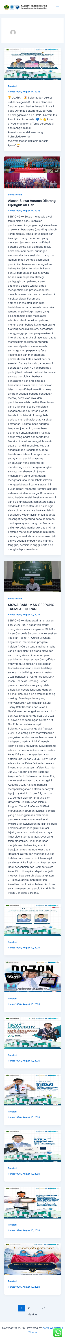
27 (43, 1308)
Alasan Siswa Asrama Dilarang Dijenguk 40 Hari (32, 203)
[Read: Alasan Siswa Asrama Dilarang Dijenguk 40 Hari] (32, 172)
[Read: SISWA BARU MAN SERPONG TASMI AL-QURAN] (32, 576)
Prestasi (12, 86)
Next (33, 1314)
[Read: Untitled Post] (32, 64)
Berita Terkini (15, 194)
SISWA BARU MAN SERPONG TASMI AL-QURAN (31, 607)
